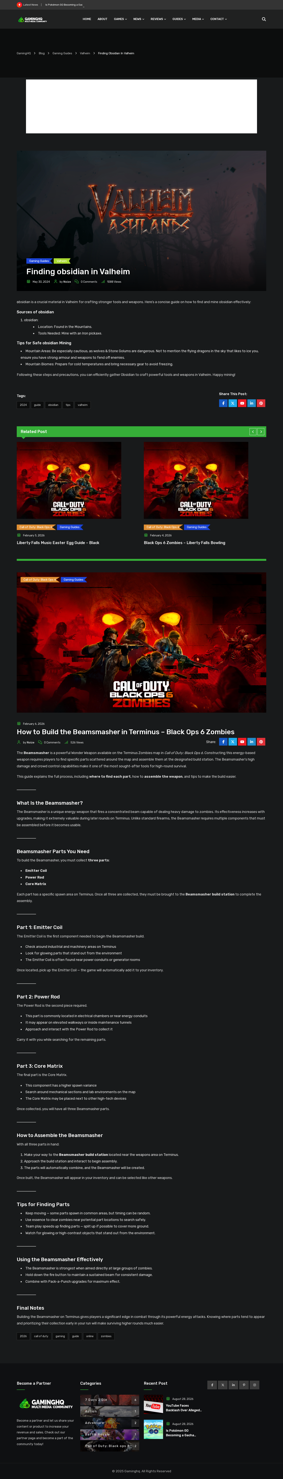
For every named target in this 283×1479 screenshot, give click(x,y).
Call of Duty (41, 1336)
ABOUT (102, 19)
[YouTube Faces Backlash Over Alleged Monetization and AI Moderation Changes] (153, 1404)
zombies (106, 1336)
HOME (87, 19)
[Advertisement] (141, 106)
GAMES (119, 19)
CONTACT (217, 19)
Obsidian (53, 405)
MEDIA (196, 19)
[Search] (263, 19)
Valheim (83, 405)
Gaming (60, 1336)
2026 (23, 1336)
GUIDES (177, 19)
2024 (23, 405)
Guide (37, 405)
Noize (67, 281)
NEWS (137, 19)
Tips (68, 405)
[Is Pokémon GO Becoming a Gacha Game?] (153, 1429)
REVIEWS (157, 19)
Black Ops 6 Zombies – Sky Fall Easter (59, 542)
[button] (253, 431)
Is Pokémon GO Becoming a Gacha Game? (180, 1435)
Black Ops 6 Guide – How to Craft (182, 542)
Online (90, 1336)
